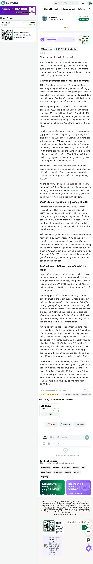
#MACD (76, 468)
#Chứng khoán (46, 49)
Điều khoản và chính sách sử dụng (65, 514)
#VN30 (56, 468)
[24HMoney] (9, 3)
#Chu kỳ (77, 472)
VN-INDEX (46, 406)
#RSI (83, 468)
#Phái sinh (58, 472)
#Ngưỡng (44, 477)
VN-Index (73, 190)
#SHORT (68, 472)
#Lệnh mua (66, 468)
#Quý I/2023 (46, 472)
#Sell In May (45, 468)
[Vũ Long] (44, 18)
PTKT (50, 414)
